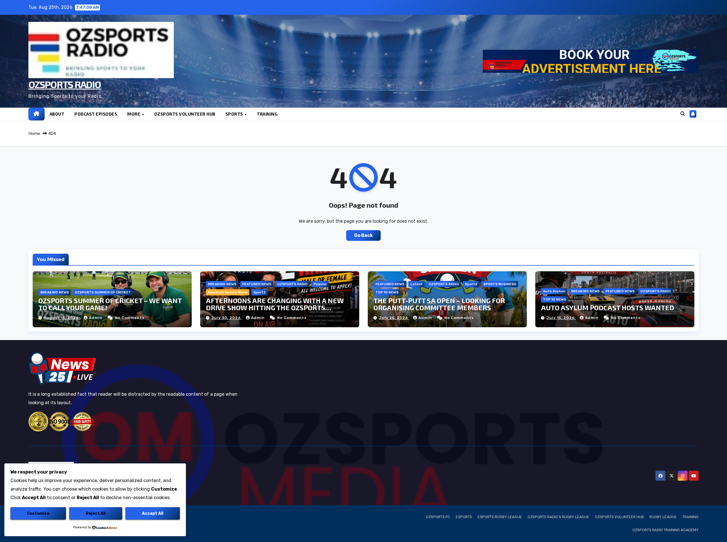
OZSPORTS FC (438, 517)
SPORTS (234, 113)
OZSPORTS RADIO (64, 84)
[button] (682, 113)
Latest (416, 284)
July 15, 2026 (561, 318)
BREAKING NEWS (54, 292)
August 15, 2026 (62, 318)
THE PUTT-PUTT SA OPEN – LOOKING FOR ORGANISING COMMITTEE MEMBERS (439, 304)
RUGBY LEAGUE (663, 517)
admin (96, 318)
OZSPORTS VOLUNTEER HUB (184, 113)
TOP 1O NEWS (386, 292)
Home (34, 133)
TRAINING (267, 113)
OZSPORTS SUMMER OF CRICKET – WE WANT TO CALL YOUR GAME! (109, 304)
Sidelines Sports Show (227, 292)
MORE (134, 113)
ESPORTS (464, 517)
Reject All (96, 513)
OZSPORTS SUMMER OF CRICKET (103, 292)
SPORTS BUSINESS (499, 284)
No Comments (129, 318)
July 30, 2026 (226, 318)
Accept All (152, 513)
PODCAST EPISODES (95, 113)
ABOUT (57, 113)
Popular (320, 284)
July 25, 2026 (394, 318)
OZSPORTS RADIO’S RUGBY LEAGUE (558, 517)
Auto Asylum (554, 291)
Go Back (363, 235)
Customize (38, 513)
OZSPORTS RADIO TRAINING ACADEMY (665, 530)
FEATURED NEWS (256, 284)
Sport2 (259, 292)
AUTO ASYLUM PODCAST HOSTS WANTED (607, 307)
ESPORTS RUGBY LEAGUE (500, 517)
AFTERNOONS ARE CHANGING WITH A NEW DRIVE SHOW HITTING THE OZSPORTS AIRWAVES (275, 307)
